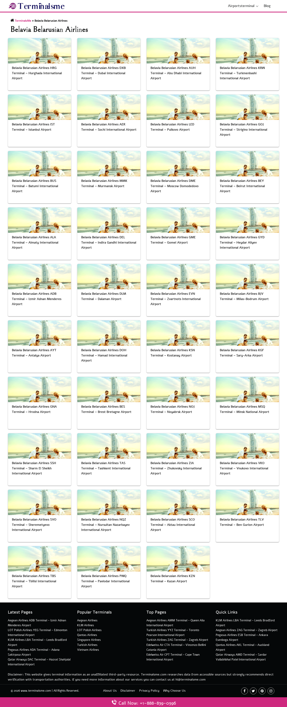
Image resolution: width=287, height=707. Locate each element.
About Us (110, 691)
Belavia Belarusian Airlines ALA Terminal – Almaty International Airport (35, 242)
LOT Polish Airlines (89, 630)
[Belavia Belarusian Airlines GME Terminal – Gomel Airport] (178, 220)
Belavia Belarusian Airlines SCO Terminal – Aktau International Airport (173, 524)
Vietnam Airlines (88, 650)
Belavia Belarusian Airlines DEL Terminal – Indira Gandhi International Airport (108, 242)
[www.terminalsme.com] (37, 6)
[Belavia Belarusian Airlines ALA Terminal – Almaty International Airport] (39, 220)
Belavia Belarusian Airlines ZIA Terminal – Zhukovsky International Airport (176, 468)
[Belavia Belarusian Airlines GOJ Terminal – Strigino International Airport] (247, 107)
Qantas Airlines (87, 635)
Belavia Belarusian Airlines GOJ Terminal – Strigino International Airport (243, 129)
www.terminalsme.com (36, 691)
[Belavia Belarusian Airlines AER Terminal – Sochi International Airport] (108, 107)
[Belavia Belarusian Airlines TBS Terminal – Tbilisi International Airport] (39, 559)
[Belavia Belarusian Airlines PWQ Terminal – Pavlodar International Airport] (108, 559)
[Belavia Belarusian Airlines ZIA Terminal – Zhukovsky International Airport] (178, 446)
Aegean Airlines (87, 620)
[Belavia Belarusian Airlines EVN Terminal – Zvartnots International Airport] (178, 276)
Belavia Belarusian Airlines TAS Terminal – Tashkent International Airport (105, 468)
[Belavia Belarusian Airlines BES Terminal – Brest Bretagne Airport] (108, 389)
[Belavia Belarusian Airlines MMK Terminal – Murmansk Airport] (108, 163)
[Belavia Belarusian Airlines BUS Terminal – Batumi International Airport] (39, 163)
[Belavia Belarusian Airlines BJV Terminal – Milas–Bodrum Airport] (247, 276)
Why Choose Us (174, 691)
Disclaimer (127, 691)
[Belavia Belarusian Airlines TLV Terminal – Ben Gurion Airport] (247, 502)
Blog (267, 6)
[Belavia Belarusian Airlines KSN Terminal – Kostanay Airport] (178, 333)
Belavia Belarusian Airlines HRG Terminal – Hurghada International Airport (37, 73)
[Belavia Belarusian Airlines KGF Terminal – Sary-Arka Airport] (247, 333)
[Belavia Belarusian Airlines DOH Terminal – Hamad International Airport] (108, 333)
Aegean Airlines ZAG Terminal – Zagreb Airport (246, 630)
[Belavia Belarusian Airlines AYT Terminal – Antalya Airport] (39, 333)
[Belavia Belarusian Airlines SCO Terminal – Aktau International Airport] (178, 502)
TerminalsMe (23, 21)
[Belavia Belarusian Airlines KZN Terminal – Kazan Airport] (178, 559)
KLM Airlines (85, 625)
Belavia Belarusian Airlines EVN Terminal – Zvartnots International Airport (176, 299)
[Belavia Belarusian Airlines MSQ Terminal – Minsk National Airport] (247, 389)
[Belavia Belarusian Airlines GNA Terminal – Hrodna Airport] (39, 389)
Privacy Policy (149, 691)
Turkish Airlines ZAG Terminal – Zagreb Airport (177, 640)
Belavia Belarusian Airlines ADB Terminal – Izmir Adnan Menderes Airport (36, 299)
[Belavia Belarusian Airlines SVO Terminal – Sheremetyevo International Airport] (39, 502)
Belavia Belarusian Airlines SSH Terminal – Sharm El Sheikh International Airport (34, 468)
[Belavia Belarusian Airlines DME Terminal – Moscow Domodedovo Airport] (178, 163)
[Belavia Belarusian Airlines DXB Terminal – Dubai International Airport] (108, 50)
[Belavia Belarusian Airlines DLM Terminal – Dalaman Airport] (108, 276)
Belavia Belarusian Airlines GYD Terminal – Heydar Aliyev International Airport (242, 242)
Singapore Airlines (89, 640)
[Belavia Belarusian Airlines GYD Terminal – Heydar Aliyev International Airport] (247, 220)
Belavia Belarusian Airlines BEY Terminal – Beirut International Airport (242, 186)
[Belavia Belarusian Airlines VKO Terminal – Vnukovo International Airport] (247, 446)
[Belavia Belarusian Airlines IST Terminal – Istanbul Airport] (39, 107)
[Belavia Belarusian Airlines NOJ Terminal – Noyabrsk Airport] (178, 389)
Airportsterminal (241, 6)
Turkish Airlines (87, 645)
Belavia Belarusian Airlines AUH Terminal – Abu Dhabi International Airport (176, 73)
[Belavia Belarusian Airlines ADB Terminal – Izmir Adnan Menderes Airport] (39, 276)
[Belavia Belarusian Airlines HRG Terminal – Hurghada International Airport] (39, 50)
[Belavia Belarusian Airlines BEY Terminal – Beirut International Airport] (247, 163)
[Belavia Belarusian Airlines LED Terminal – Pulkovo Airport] (178, 107)
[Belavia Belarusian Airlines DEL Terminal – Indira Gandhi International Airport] (108, 220)
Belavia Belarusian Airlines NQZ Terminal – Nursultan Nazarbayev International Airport (105, 524)
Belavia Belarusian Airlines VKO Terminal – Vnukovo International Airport (244, 468)
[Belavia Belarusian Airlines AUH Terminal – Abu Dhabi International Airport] (178, 50)
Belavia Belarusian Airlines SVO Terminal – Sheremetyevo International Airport (34, 524)
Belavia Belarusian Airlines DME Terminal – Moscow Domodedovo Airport (175, 186)
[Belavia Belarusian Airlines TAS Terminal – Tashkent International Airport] (108, 446)
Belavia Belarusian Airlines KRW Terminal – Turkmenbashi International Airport (242, 73)
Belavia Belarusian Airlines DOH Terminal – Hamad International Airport (104, 355)
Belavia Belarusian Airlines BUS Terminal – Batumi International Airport (35, 186)
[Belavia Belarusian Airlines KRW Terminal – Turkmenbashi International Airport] (247, 50)
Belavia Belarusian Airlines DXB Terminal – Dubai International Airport (103, 73)
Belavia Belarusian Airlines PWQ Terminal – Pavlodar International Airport (105, 581)
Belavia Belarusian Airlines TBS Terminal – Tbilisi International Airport (34, 581)
